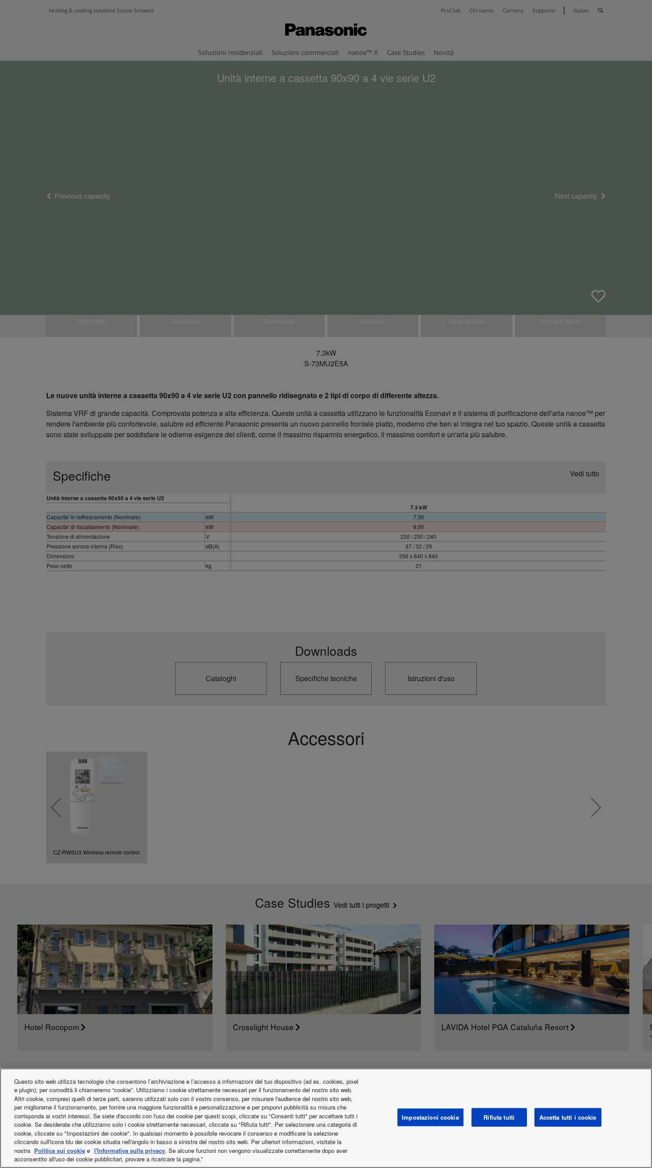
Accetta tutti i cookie (568, 1117)
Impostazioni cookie (430, 1117)
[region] (326, 1118)
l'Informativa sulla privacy (129, 1150)
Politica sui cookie (59, 1150)
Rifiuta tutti (499, 1117)
